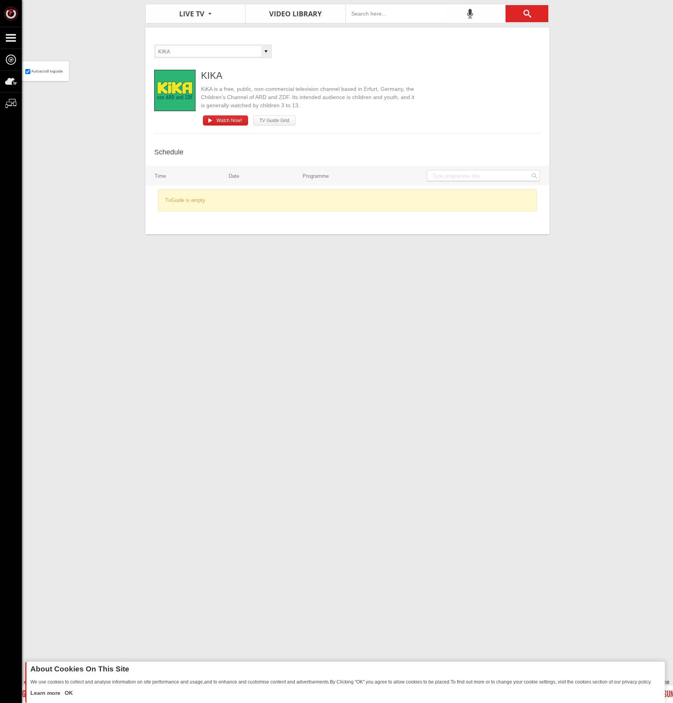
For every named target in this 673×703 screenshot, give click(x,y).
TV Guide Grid (274, 120)
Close (665, 681)
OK (68, 693)
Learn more (46, 693)
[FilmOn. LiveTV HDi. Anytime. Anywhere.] (11, 13)
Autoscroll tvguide (47, 71)
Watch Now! (229, 120)
